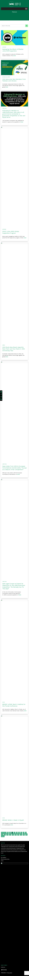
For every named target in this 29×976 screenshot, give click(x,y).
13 (10, 834)
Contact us (3, 967)
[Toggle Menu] (26, 8)
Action (2, 860)
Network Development (6, 77)
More (14, 55)
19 (26, 834)
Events (3, 702)
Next (3, 836)
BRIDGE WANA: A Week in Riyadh (13, 820)
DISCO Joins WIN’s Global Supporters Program (10, 232)
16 (18, 834)
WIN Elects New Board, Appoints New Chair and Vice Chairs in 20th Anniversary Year (13, 348)
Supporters (4, 47)
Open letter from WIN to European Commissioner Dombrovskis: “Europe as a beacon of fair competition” (14, 467)
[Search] (26, 25)
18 (23, 834)
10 (2, 834)
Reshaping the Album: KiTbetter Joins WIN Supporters (12, 50)
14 (12, 834)
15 (15, 834)
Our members (3, 857)
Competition (4, 108)
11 (4, 834)
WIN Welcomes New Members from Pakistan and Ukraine (14, 80)
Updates (3, 345)
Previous (4, 833)
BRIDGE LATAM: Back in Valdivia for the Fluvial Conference (13, 705)
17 (21, 834)
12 (7, 834)
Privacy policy (9, 972)
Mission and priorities (5, 859)
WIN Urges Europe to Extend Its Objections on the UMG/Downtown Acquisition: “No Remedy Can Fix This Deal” (13, 586)
